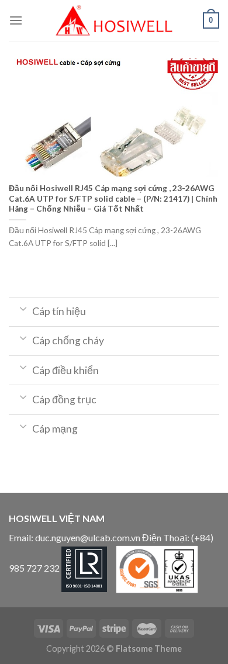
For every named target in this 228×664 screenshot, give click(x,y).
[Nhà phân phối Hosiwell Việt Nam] (114, 20)
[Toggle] (23, 308)
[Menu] (16, 20)
